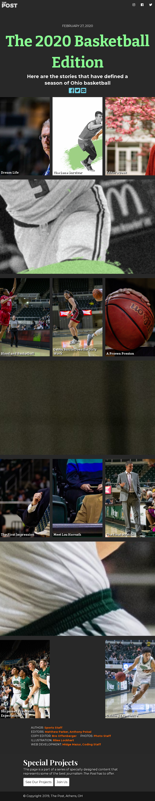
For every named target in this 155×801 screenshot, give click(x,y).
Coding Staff (91, 744)
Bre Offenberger (64, 736)
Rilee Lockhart (63, 740)
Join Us (62, 782)
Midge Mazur (71, 744)
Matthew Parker (56, 731)
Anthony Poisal (80, 731)
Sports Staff (53, 727)
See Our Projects (38, 782)
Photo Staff (102, 736)
